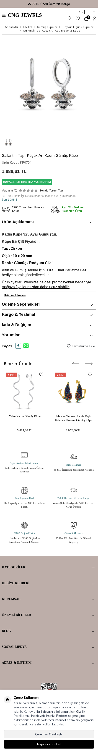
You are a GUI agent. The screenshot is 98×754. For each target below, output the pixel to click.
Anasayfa (11, 27)
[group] (49, 85)
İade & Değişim (16, 324)
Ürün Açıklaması (18, 222)
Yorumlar (11, 335)
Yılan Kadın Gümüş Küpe (25, 416)
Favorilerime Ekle (83, 346)
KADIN (27, 27)
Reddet (61, 716)
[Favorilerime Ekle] (41, 374)
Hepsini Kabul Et (49, 744)
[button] (75, 363)
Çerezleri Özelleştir (49, 734)
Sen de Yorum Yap (51, 190)
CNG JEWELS (25, 15)
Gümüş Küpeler (47, 27)
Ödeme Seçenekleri (21, 304)
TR (78, 12)
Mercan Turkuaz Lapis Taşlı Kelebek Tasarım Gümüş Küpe (73, 418)
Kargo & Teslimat (18, 314)
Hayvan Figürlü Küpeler (77, 27)
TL (89, 12)
